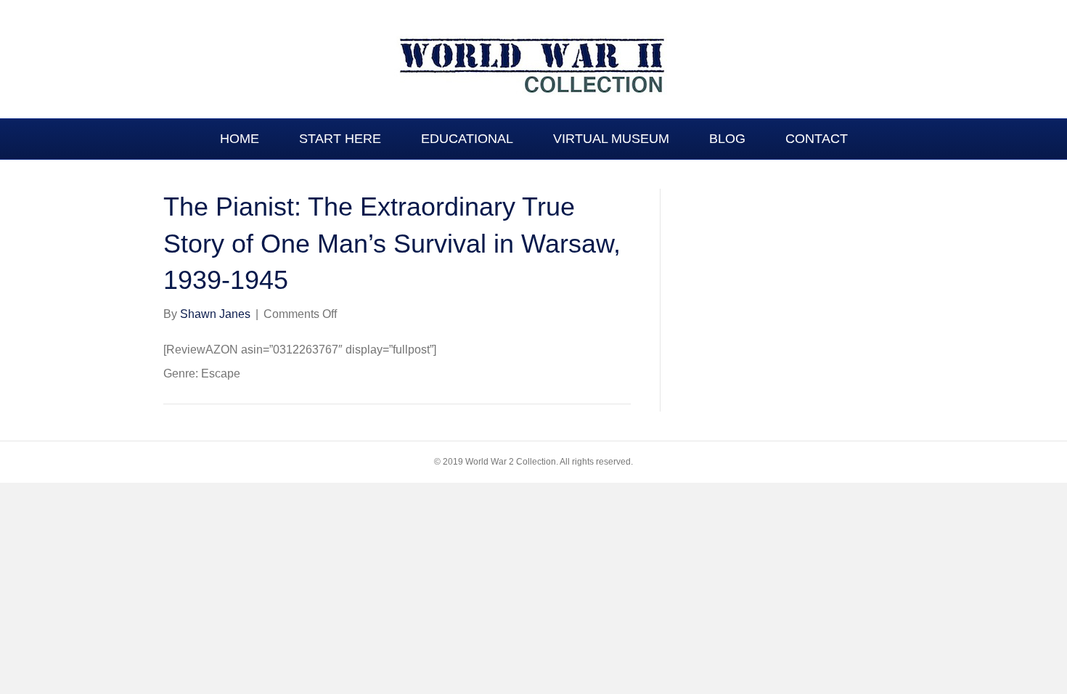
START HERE (340, 138)
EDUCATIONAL (467, 138)
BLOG (727, 138)
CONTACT (816, 138)
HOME (239, 138)
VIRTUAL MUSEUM (611, 138)
